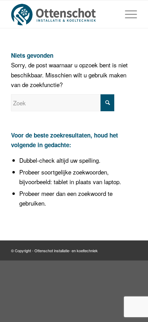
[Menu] (127, 14)
